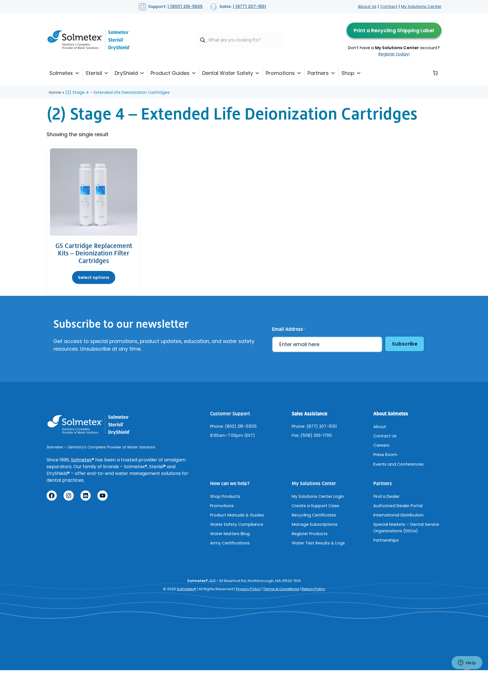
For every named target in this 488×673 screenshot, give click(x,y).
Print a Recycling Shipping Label (394, 30)
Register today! (393, 54)
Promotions (280, 73)
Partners (318, 73)
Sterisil (94, 73)
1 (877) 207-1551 (249, 6)
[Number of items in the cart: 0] (435, 73)
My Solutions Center (421, 6)
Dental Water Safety (227, 73)
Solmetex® (186, 589)
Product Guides (170, 73)
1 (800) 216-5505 (185, 6)
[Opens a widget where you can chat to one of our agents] (466, 663)
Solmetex (61, 73)
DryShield (126, 73)
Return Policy (313, 589)
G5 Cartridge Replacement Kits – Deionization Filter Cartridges (93, 253)
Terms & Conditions (281, 589)
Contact (388, 6)
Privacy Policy (248, 589)
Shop (347, 73)
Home (55, 92)
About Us (367, 6)
